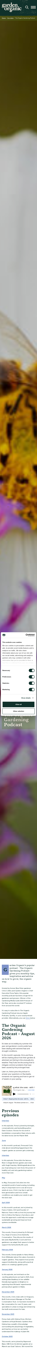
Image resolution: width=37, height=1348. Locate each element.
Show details (26, 698)
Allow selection (18, 711)
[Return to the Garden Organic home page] (12, 12)
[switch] (32, 676)
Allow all (18, 704)
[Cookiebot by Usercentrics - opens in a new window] (26, 635)
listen (28, 1018)
